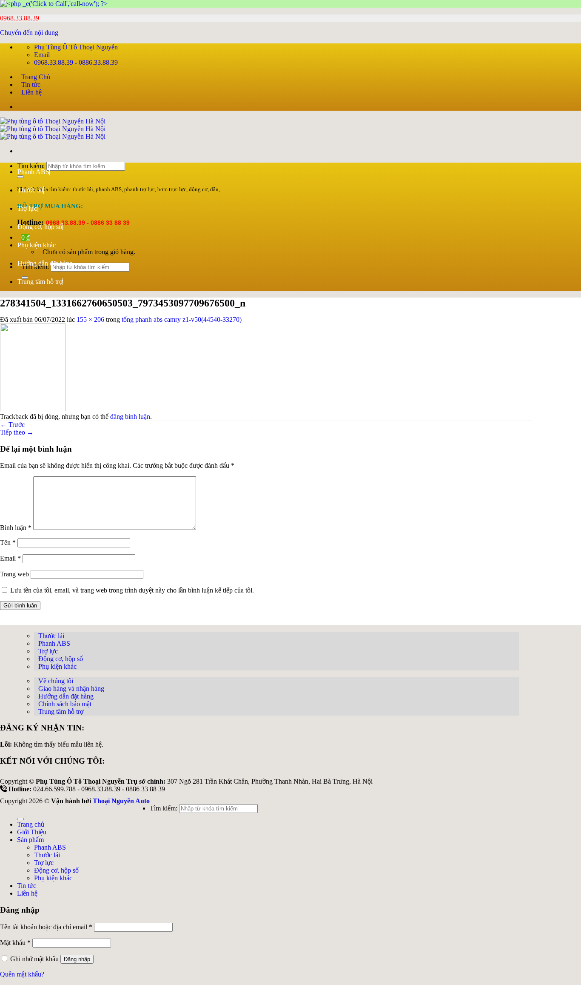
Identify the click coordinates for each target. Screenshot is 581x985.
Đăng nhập (77, 959)
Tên (8, 542)
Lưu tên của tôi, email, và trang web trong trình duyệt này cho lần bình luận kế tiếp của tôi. (132, 590)
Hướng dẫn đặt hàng (45, 263)
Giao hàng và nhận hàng (71, 688)
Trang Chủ (35, 76)
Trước (12, 424)
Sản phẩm (30, 839)
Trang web (14, 574)
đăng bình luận (130, 416)
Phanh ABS (33, 171)
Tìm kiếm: (163, 808)
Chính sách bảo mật (64, 703)
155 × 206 (90, 319)
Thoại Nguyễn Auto (121, 801)
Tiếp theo (17, 432)
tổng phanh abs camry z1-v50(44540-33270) (182, 319)
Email (10, 558)
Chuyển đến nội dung (29, 32)
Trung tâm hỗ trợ (40, 281)
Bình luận (15, 527)
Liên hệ (31, 92)
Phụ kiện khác (36, 245)
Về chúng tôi (55, 680)
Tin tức (30, 84)
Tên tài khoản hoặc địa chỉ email (46, 927)
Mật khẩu (15, 942)
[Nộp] (20, 819)
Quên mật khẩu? (22, 974)
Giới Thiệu (31, 832)
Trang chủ (30, 824)
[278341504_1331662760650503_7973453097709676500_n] (33, 408)
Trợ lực (27, 208)
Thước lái (30, 190)
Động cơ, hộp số (39, 226)
